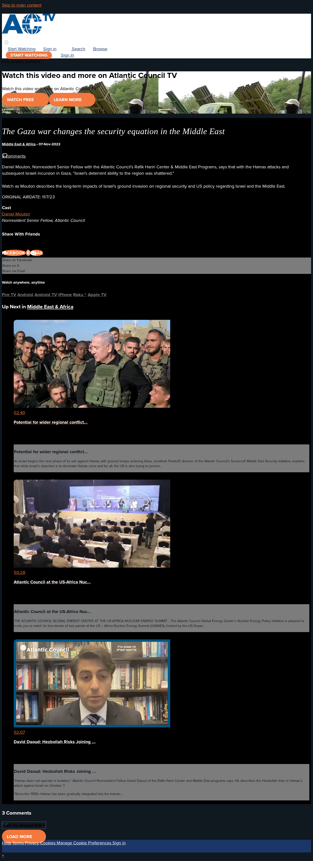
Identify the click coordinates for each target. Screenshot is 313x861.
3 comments (14, 156)
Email (36, 253)
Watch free (21, 100)
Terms (18, 843)
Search (78, 49)
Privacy (32, 843)
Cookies (48, 843)
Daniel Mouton (16, 214)
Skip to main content (21, 5)
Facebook (14, 253)
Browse (100, 49)
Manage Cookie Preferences (84, 843)
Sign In (67, 55)
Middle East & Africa (19, 144)
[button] (6, 42)
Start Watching (21, 49)
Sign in (49, 49)
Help (7, 843)
